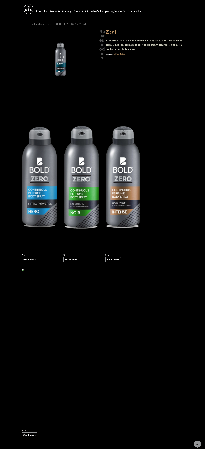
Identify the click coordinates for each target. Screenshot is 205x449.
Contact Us (134, 11)
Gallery (66, 11)
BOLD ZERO (65, 24)
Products (55, 11)
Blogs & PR (80, 11)
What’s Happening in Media (108, 11)
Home (26, 24)
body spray (42, 24)
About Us (42, 11)
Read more (29, 259)
